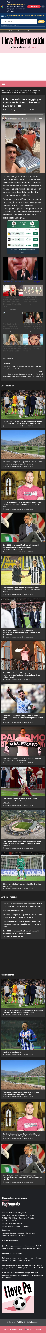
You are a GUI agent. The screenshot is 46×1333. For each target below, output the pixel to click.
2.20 (22, 234)
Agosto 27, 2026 (28, 426)
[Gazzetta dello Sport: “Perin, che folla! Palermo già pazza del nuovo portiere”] (23, 741)
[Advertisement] (23, 66)
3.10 (17, 234)
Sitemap (13, 1235)
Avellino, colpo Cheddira (13, 910)
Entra (41, 21)
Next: (23, 374)
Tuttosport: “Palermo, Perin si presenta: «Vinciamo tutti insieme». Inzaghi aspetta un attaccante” (21, 632)
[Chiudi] (5, 6)
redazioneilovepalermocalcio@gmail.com (18, 1233)
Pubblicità (21, 31)
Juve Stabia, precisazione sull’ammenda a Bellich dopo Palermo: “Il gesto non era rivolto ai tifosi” (22, 422)
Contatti (5, 1235)
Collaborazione (32, 31)
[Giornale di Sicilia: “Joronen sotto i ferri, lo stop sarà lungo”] (23, 866)
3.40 (13, 234)
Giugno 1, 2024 (30, 110)
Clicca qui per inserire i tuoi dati (10, 25)
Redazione (12, 31)
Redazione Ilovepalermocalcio (14, 110)
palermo (10, 358)
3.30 (13, 239)
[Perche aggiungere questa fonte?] (43, 6)
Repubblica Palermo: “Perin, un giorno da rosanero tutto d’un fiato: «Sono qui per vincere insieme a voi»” (22, 675)
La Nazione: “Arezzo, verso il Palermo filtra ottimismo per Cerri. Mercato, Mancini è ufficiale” (20, 801)
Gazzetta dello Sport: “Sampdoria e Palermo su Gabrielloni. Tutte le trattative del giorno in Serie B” (23, 717)
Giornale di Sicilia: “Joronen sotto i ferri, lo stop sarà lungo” (22, 885)
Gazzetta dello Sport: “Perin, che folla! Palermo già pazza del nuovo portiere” (22, 759)
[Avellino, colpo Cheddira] (23, 1035)
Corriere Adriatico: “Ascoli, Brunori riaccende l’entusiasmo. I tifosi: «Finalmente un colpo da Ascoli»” (21, 589)
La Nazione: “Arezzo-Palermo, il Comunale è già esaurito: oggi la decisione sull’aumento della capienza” (22, 843)
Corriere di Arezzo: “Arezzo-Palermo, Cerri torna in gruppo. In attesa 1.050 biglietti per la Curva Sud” (22, 504)
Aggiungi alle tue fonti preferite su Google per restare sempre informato (17, 6)
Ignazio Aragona (22, 1226)
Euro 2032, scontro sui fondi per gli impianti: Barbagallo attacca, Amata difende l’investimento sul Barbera (21, 547)
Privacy (21, 1235)
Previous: (22, 366)
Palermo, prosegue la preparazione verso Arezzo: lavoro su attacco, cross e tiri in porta (22, 463)
